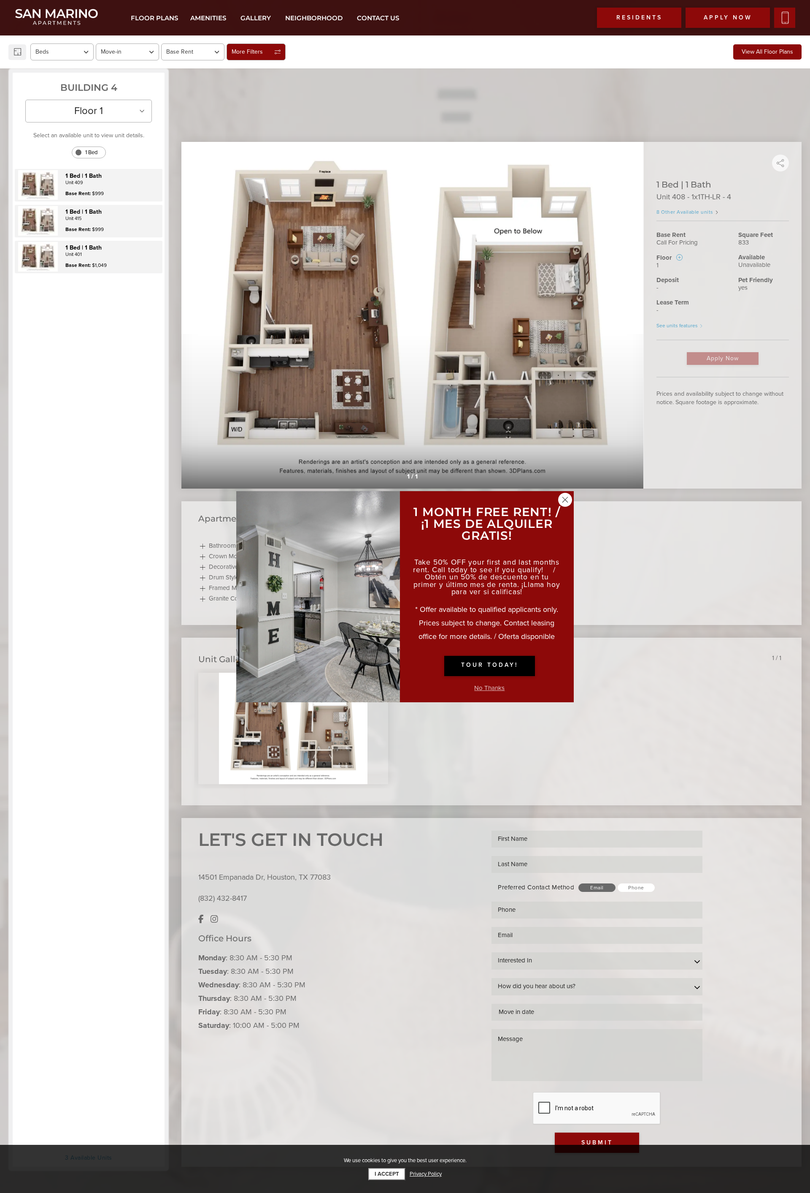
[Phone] (784, 18)
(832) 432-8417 (222, 898)
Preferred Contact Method (536, 887)
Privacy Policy (426, 1174)
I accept (387, 1174)
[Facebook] (201, 919)
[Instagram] (214, 919)
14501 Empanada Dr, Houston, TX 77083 (264, 877)
